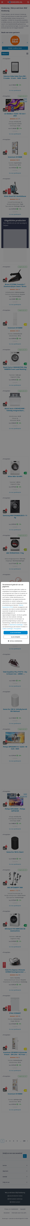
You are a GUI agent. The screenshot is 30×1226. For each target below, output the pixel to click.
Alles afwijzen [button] (15, 637)
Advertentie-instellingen (16, 624)
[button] (15, 641)
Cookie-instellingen (7, 628)
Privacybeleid (17, 628)
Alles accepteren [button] (15, 632)
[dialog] (15, 613)
